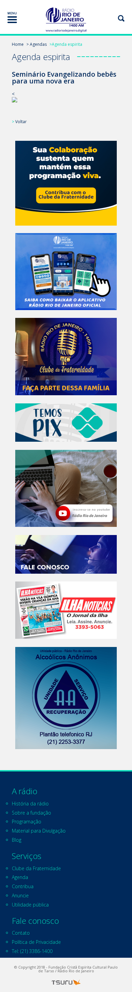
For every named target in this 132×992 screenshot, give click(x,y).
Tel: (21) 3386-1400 (32, 951)
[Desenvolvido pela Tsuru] (66, 982)
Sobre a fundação (31, 812)
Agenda (20, 877)
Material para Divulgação (39, 830)
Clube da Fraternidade (36, 868)
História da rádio (30, 803)
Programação (26, 821)
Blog (16, 840)
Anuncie (20, 895)
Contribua (23, 886)
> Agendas (36, 44)
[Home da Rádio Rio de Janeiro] (66, 19)
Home (18, 44)
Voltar (21, 122)
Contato (21, 933)
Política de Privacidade (36, 942)
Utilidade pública (30, 904)
